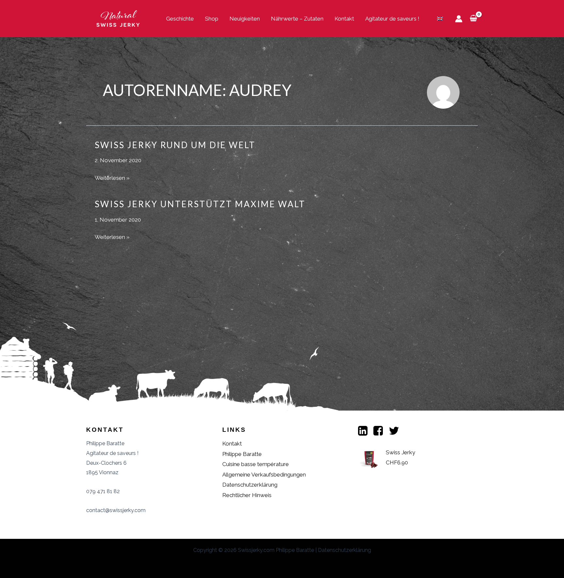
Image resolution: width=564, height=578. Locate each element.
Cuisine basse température (255, 464)
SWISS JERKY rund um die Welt (175, 145)
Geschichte (180, 18)
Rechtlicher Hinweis (247, 495)
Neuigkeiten (244, 18)
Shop (211, 18)
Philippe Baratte (242, 454)
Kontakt (344, 18)
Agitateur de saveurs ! (392, 18)
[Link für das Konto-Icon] (458, 19)
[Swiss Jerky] (118, 18)
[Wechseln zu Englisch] (439, 19)
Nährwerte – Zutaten (297, 18)
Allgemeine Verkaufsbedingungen (264, 474)
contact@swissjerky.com (116, 510)
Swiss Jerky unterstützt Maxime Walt (200, 204)
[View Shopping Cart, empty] (473, 18)
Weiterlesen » (112, 178)
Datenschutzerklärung (249, 484)
